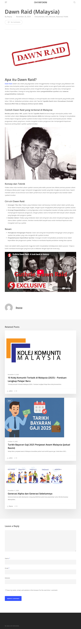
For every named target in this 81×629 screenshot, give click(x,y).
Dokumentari (39, 17)
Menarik (52, 17)
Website (7, 578)
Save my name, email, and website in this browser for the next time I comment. (32, 590)
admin (11, 391)
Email (7, 568)
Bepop (9, 17)
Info (46, 17)
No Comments (15, 22)
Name (7, 558)
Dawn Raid (8, 84)
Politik (66, 17)
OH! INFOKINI (40, 2)
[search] (74, 2)
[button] (6, 2)
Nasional (59, 17)
